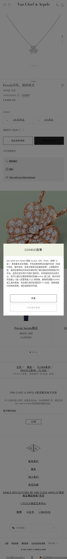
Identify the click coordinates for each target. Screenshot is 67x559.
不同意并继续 (33, 307)
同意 (33, 298)
